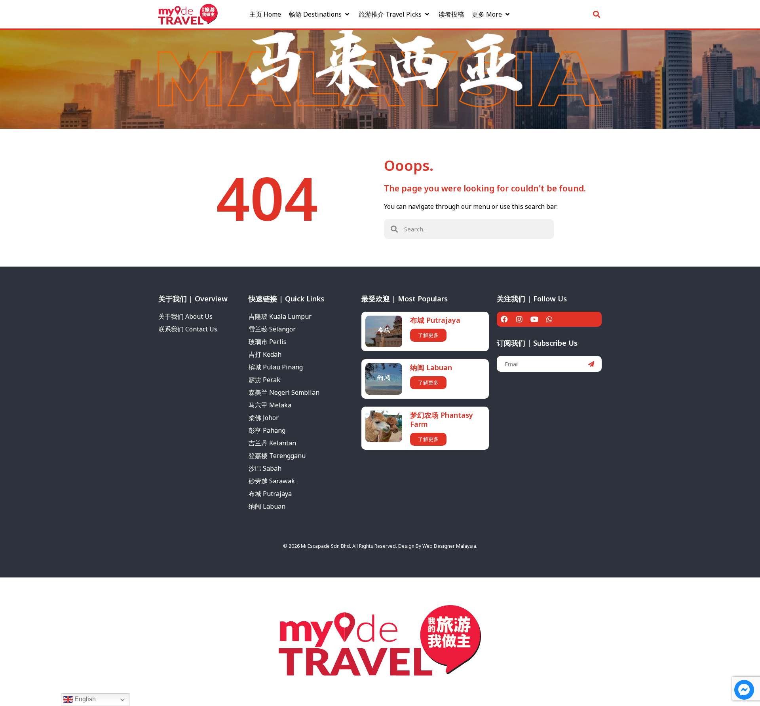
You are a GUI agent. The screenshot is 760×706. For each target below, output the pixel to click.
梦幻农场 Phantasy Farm (441, 419)
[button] (320, 14)
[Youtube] (534, 319)
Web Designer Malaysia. (449, 546)
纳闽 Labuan (431, 367)
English (84, 699)
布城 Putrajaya (435, 320)
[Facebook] (504, 319)
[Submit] (591, 364)
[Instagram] (519, 319)
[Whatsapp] (549, 319)
